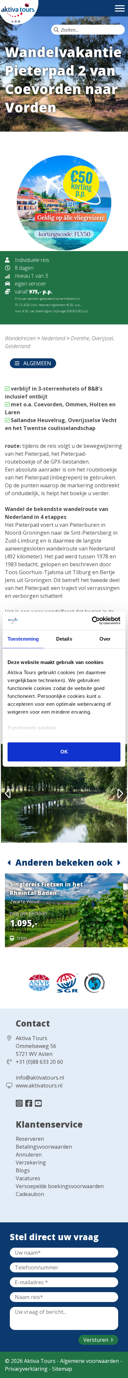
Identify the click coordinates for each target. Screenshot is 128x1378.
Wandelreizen (20, 338)
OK (64, 751)
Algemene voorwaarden (89, 1361)
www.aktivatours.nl (39, 1085)
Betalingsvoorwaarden (44, 1146)
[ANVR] (37, 982)
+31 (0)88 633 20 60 (39, 1061)
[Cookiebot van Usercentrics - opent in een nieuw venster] (92, 620)
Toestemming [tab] (23, 639)
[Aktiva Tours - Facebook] (29, 1103)
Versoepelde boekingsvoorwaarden (60, 1186)
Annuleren (29, 1154)
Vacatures (28, 1178)
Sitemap (62, 1368)
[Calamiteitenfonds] (92, 982)
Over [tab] (105, 639)
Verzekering (31, 1162)
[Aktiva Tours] (19, 11)
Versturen (96, 1339)
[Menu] (120, 11)
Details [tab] (64, 639)
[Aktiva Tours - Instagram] (20, 1103)
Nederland (53, 338)
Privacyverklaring (26, 1368)
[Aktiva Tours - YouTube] (38, 1103)
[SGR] (65, 982)
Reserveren (30, 1138)
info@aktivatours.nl (40, 1077)
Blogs (23, 1170)
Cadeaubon (30, 1194)
